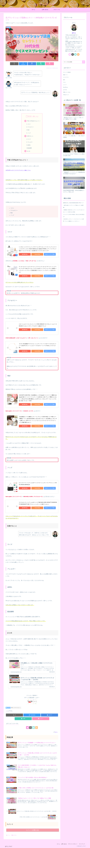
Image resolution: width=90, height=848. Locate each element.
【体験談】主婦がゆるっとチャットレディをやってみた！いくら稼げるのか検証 (73, 210)
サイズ (29, 139)
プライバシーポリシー (72, 843)
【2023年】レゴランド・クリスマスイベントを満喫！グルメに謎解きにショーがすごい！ (73, 220)
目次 (30, 116)
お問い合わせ (64, 843)
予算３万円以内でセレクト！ (34, 121)
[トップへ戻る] (88, 846)
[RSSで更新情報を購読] (36, 727)
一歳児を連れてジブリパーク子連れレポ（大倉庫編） (73, 206)
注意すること (30, 136)
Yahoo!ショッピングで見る (50, 254)
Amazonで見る (37, 254)
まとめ (28, 151)
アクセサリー (30, 127)
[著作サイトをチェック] (27, 727)
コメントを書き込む (32, 830)
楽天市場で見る (25, 254)
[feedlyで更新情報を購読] (33, 727)
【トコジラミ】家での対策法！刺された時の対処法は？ (73, 215)
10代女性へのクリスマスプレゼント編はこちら (18, 170)
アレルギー (30, 142)
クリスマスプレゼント (17, 707)
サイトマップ (82, 843)
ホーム (58, 843)
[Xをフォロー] (30, 727)
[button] (49, 63)
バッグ (29, 133)
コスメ (29, 124)
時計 (28, 130)
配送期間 (29, 148)
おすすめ (8, 707)
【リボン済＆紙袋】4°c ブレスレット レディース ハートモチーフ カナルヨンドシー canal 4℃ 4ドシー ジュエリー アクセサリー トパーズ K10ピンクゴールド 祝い (37, 345)
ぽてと (74, 33)
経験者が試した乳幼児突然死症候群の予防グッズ (73, 202)
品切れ (29, 145)
